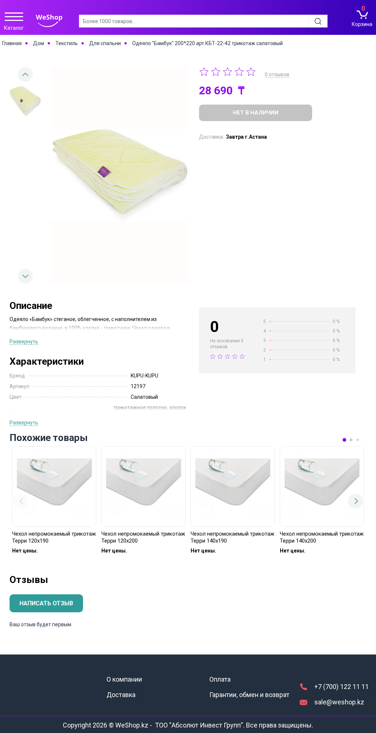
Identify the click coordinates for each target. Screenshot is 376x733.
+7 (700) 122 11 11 (341, 686)
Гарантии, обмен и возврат (249, 695)
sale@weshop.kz (339, 702)
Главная (12, 43)
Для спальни (105, 43)
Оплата (220, 679)
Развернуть (24, 341)
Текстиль (66, 43)
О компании (124, 679)
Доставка (120, 695)
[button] (25, 276)
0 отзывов (277, 74)
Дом (38, 43)
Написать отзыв (46, 603)
